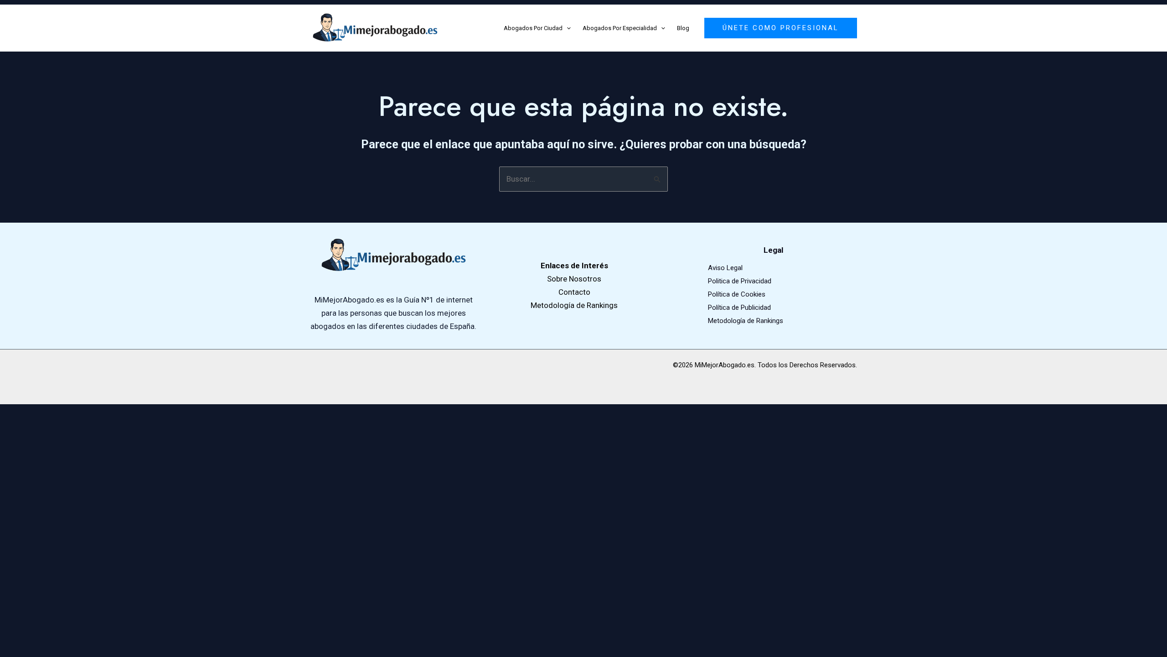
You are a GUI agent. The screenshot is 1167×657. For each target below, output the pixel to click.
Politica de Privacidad (739, 281)
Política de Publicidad (739, 307)
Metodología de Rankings (745, 321)
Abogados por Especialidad (620, 28)
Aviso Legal (725, 268)
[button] (567, 28)
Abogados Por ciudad (533, 28)
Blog (683, 28)
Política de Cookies (736, 294)
